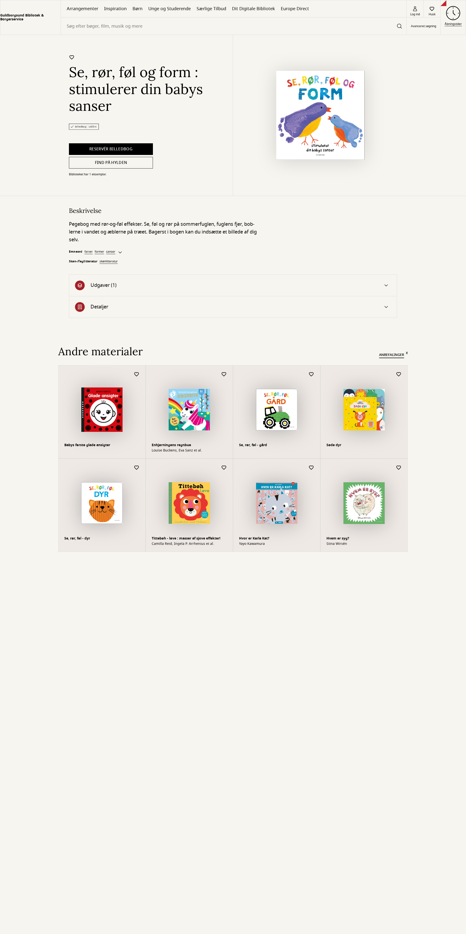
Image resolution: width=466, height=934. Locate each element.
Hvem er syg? (337, 538)
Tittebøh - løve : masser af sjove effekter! (186, 538)
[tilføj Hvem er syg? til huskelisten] (399, 468)
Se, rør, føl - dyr (77, 538)
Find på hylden (111, 163)
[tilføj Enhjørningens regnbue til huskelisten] (224, 374)
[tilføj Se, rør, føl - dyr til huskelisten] (137, 468)
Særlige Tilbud (211, 9)
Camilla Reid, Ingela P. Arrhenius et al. (183, 544)
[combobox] (233, 26)
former (99, 252)
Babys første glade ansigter (87, 445)
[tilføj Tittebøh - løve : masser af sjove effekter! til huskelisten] (224, 468)
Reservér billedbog (111, 149)
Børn (137, 9)
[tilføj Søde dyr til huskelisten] (399, 374)
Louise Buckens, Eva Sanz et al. (177, 450)
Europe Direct (295, 9)
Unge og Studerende (169, 9)
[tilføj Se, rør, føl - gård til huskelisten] (311, 374)
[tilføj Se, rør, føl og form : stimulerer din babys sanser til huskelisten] (72, 57)
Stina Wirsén (336, 544)
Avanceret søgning (423, 26)
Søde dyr (333, 445)
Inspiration (115, 9)
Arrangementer (82, 9)
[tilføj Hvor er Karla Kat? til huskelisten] (311, 468)
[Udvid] (120, 252)
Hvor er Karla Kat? (254, 538)
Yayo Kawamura (252, 544)
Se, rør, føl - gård (253, 445)
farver (88, 252)
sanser (110, 252)
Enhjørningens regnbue (171, 445)
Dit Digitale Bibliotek (253, 9)
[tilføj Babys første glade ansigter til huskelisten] (137, 374)
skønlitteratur (109, 261)
